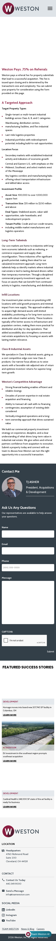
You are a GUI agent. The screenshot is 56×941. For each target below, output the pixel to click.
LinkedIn (10, 909)
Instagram (11, 915)
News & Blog (27, 928)
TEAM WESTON (10, 928)
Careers (41, 928)
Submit (50, 651)
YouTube (11, 920)
